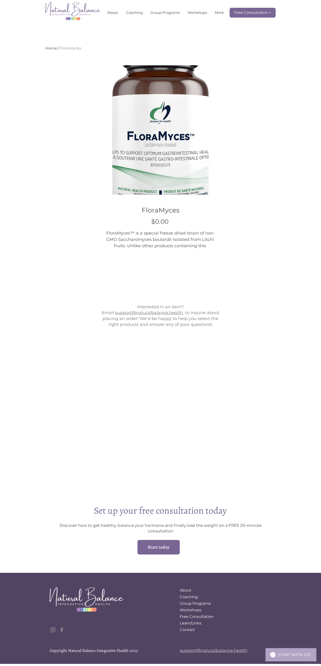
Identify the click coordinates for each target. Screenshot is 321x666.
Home (51, 48)
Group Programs (195, 603)
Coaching (189, 597)
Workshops (190, 610)
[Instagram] (53, 630)
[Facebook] (62, 630)
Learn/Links (190, 623)
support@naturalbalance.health (149, 312)
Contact (187, 630)
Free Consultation (197, 616)
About (186, 590)
